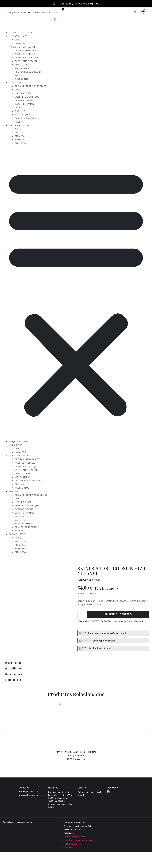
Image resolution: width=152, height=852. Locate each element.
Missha (19, 530)
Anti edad (21, 132)
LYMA (18, 89)
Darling (20, 111)
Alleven (19, 107)
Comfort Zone (24, 100)
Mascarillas (22, 68)
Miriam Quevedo (25, 114)
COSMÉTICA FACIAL (23, 47)
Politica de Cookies (72, 829)
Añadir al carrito (118, 614)
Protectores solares (28, 71)
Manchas (20, 139)
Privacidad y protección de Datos (78, 826)
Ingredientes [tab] (13, 668)
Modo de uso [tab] (13, 680)
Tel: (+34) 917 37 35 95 (28, 791)
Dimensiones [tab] (13, 674)
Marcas (16, 82)
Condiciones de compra (74, 822)
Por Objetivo (20, 125)
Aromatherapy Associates (31, 86)
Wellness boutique (27, 96)
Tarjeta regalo (18, 441)
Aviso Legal (69, 833)
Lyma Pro (20, 452)
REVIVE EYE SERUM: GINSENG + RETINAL (76, 752)
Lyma (18, 39)
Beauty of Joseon (26, 118)
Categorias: (83, 621)
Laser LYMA (19, 36)
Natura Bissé (23, 93)
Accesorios (22, 487)
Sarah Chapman (24, 104)
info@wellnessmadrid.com (31, 795)
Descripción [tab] (13, 663)
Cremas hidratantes (28, 50)
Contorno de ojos (26, 57)
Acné (18, 128)
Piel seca (20, 143)
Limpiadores (22, 64)
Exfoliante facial (26, 61)
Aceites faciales (25, 54)
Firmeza (20, 136)
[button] (135, 12)
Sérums (19, 75)
